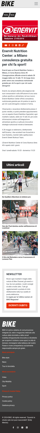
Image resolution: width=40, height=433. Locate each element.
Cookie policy (7, 401)
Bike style (5, 358)
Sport (4, 386)
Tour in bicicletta (8, 366)
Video (4, 377)
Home (6, 15)
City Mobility (7, 381)
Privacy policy (7, 397)
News (12, 15)
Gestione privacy (8, 405)
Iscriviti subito (18, 305)
